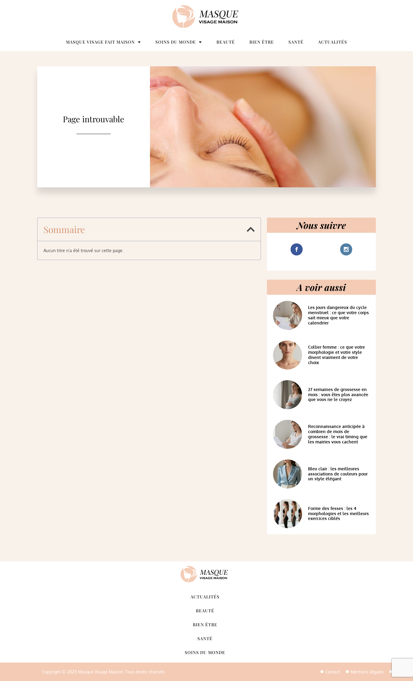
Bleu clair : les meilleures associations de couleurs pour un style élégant (338, 474)
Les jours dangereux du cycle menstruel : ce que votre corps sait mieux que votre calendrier (338, 315)
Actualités (332, 42)
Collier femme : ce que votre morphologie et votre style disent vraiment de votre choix (336, 354)
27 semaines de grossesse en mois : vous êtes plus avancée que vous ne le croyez (338, 394)
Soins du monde (175, 42)
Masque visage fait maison (100, 42)
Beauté (225, 42)
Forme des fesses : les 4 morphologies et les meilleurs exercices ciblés (338, 513)
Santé (296, 42)
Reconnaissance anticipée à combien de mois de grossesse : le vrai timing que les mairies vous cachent (337, 434)
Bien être (261, 42)
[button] (251, 229)
